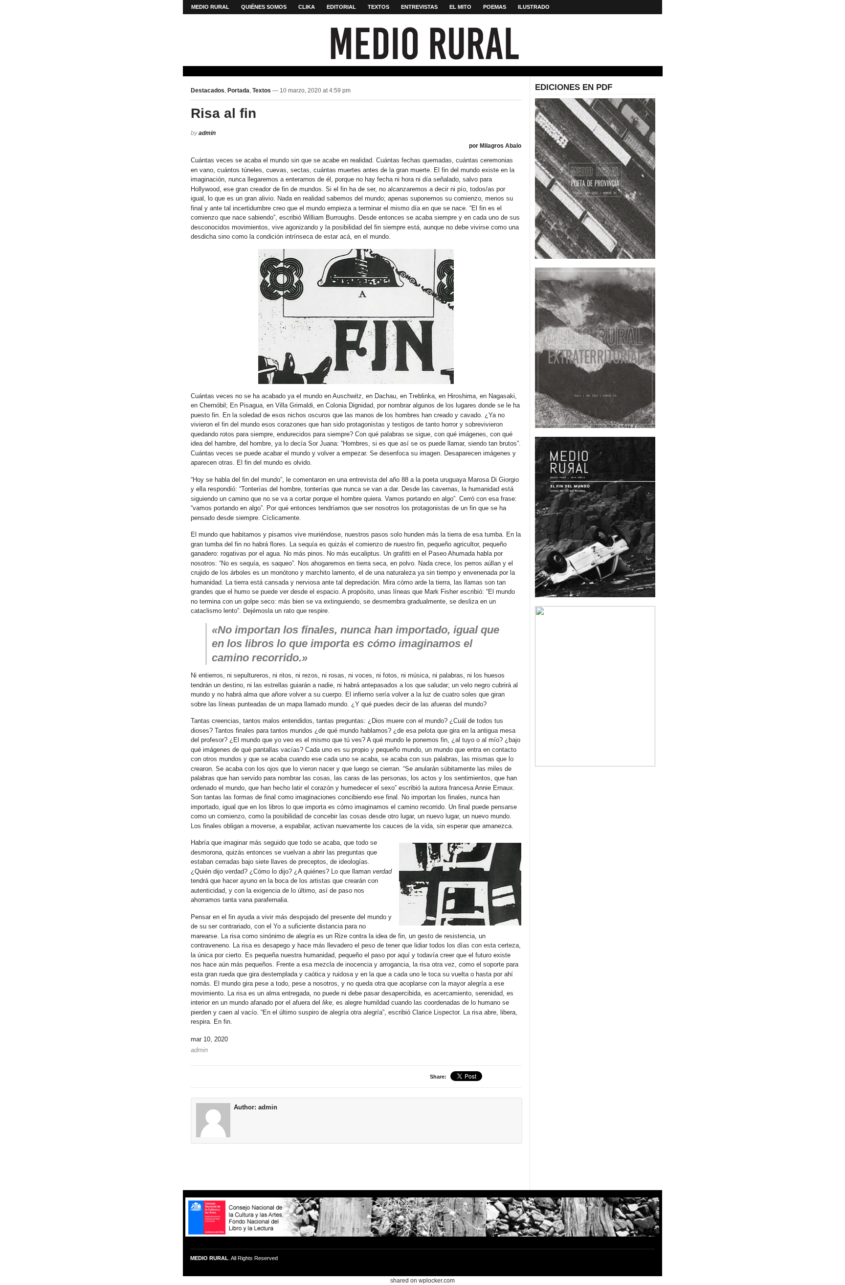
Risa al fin (223, 113)
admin (207, 133)
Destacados (207, 90)
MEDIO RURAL (209, 1258)
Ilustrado (534, 7)
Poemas (494, 7)
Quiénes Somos (264, 7)
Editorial (341, 7)
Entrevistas (419, 7)
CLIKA (306, 7)
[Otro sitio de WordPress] (423, 48)
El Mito (460, 7)
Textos (378, 7)
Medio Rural (210, 7)
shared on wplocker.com (422, 1280)
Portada (238, 90)
